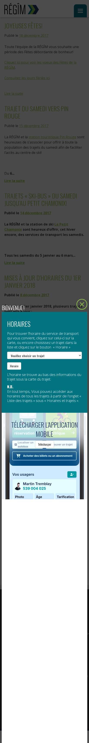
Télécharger (44, 444)
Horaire (14, 366)
